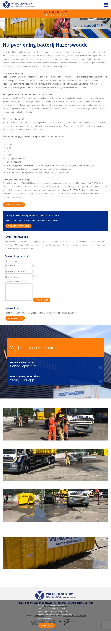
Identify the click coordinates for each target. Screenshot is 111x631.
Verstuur (42, 300)
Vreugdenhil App (25, 378)
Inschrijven (16, 318)
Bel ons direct (14, 204)
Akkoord (47, 625)
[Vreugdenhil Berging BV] (20, 5)
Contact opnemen (19, 226)
